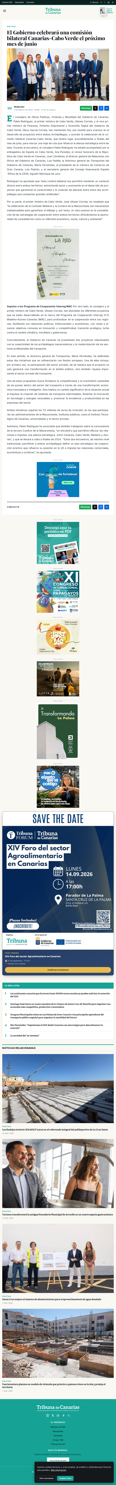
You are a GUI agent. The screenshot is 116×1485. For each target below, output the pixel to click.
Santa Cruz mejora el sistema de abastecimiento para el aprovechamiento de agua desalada (51, 1299)
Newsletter (19, 2)
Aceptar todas (65, 1478)
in (107, 108)
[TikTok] (113, 2)
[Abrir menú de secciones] (4, 11)
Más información (58, 1470)
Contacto (30, 2)
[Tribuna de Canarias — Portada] (53, 11)
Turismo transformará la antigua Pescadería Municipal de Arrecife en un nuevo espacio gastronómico (57, 1214)
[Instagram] (109, 2)
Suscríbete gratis (58, 1460)
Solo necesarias (46, 1478)
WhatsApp (86, 108)
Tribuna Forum (58, 1444)
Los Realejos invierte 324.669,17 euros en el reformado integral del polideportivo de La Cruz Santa (55, 1129)
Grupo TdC (58, 1440)
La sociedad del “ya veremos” (24, 1035)
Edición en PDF (58, 1427)
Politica (11, 27)
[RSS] (68, 1415)
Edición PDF (7, 2)
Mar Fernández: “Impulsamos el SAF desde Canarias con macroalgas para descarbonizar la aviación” (56, 1026)
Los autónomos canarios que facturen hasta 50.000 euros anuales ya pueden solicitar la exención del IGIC (60, 995)
